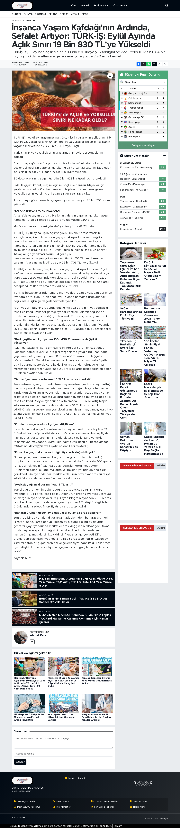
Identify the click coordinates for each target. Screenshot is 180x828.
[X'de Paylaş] (143, 64)
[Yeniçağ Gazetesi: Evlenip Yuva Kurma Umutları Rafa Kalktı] (97, 666)
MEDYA (74, 14)
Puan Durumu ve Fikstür (28, 807)
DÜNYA (28, 14)
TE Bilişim (163, 819)
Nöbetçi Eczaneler (27, 801)
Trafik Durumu (140, 801)
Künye (15, 817)
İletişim (23, 817)
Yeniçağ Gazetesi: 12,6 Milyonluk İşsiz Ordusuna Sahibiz (61, 717)
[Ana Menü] (167, 14)
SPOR (85, 14)
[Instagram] (145, 783)
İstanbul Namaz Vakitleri (106, 801)
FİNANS (53, 14)
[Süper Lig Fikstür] (164, 156)
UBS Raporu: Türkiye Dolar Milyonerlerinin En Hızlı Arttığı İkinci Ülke (29, 717)
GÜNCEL (17, 14)
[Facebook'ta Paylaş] (138, 64)
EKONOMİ (40, 14)
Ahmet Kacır (38, 635)
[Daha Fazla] (154, 64)
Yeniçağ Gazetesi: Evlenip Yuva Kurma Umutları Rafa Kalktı (97, 681)
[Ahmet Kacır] (21, 637)
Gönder (20, 762)
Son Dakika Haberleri (104, 807)
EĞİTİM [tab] (161, 465)
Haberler (17, 21)
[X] (140, 783)
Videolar (102, 6)
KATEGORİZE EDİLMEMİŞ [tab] (137, 465)
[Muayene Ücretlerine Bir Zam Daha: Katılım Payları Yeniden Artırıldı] (97, 703)
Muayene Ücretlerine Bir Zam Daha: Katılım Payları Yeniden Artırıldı (96, 717)
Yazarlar (121, 6)
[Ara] (166, 5)
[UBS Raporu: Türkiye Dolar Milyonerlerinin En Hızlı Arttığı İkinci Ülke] (29, 703)
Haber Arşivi (139, 807)
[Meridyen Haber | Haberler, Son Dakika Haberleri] (22, 5)
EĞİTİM (64, 14)
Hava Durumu (63, 801)
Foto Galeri (81, 6)
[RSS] (150, 783)
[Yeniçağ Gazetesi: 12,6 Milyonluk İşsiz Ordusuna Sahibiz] (63, 703)
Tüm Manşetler (63, 807)
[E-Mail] (32, 642)
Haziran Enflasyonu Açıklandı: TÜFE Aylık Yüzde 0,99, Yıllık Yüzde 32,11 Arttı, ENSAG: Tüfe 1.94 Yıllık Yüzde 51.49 (29, 683)
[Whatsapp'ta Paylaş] (148, 64)
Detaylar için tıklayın (143, 145)
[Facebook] (135, 783)
